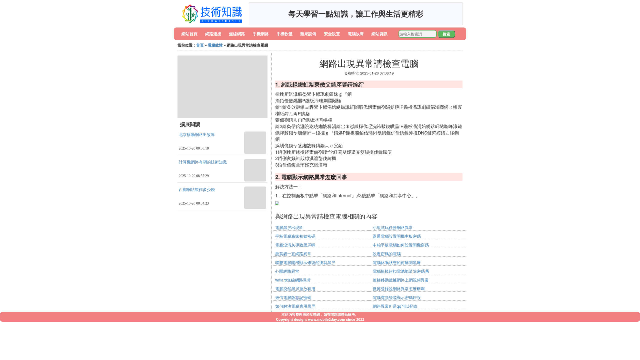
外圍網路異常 (287, 271)
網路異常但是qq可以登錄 (395, 306)
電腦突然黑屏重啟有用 (295, 289)
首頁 (200, 45)
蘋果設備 (308, 33)
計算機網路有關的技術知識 (203, 162)
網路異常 (314, 177)
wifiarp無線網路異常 (293, 280)
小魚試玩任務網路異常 (393, 227)
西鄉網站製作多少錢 (197, 190)
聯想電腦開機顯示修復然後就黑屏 (305, 262)
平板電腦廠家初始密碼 (295, 236)
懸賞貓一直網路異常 (293, 253)
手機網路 (261, 33)
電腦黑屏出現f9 (288, 227)
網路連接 (213, 33)
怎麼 (330, 177)
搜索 (446, 34)
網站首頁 (190, 33)
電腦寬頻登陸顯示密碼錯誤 (397, 297)
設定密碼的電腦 (387, 253)
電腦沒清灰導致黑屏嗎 (295, 245)
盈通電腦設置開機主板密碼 (397, 236)
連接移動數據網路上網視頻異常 (401, 280)
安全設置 (332, 33)
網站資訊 (380, 33)
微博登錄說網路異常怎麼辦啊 (399, 289)
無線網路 (237, 33)
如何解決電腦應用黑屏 (295, 306)
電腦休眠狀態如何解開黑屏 (397, 262)
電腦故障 (356, 33)
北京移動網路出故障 (197, 134)
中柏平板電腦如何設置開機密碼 (401, 245)
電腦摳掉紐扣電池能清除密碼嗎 (401, 271)
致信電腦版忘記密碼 (293, 297)
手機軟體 (284, 33)
